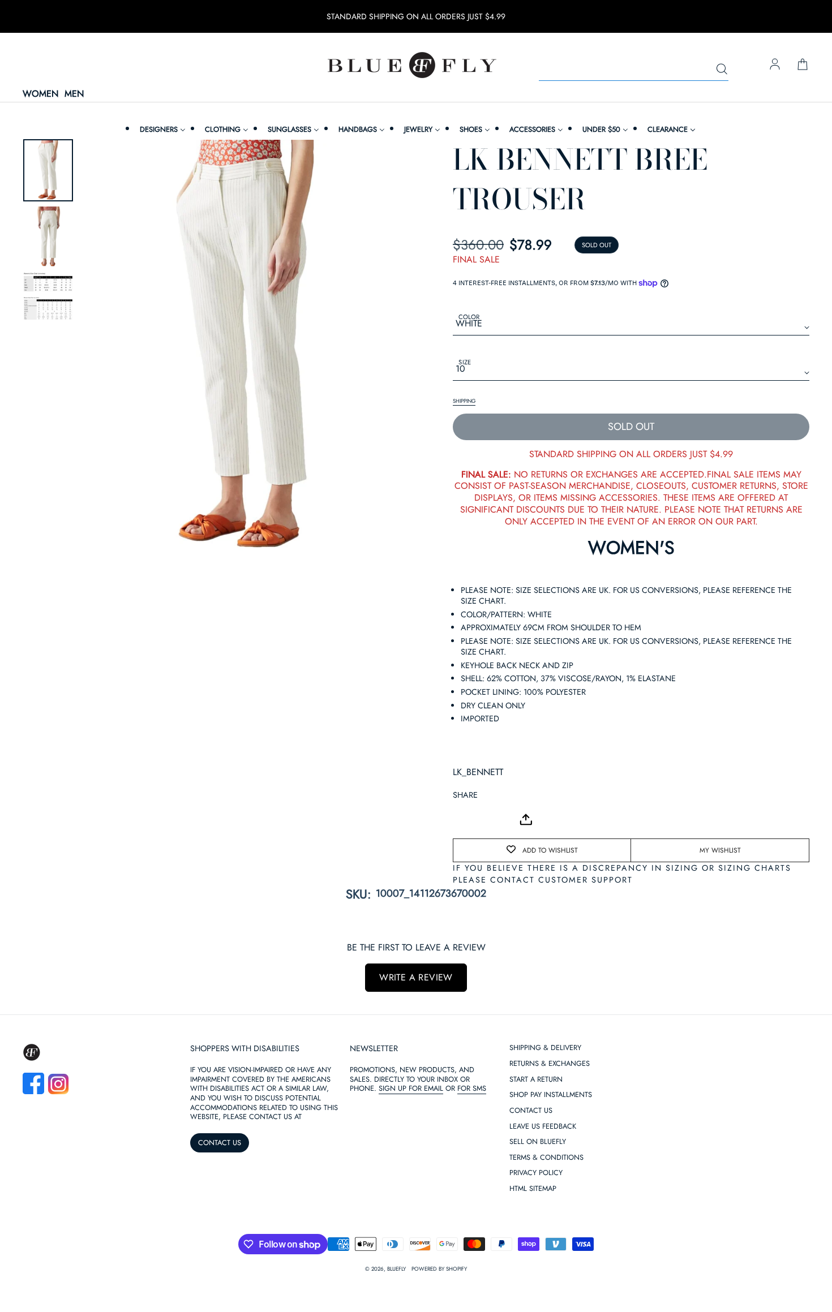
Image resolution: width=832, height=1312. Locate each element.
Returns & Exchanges (549, 1064)
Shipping (464, 401)
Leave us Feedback (542, 1127)
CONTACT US (219, 1142)
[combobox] (633, 69)
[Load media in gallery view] (48, 170)
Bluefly (396, 1269)
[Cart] (802, 65)
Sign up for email (411, 1088)
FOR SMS (471, 1088)
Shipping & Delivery (545, 1048)
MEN (74, 94)
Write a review (416, 977)
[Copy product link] (487, 820)
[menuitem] (161, 129)
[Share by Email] (462, 820)
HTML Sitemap (532, 1189)
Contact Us (530, 1111)
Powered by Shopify (439, 1269)
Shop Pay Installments (550, 1095)
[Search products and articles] (721, 69)
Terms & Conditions (546, 1158)
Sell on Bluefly (537, 1142)
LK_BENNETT (478, 771)
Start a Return (536, 1080)
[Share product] (526, 819)
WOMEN (40, 94)
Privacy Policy (536, 1173)
